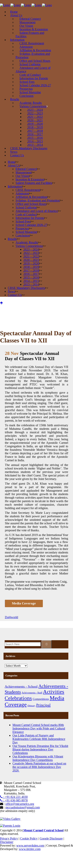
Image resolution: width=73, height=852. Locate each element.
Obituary (31, 706)
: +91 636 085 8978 (15, 800)
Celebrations (18, 698)
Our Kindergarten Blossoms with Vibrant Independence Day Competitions (37, 758)
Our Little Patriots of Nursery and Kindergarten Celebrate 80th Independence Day (38, 739)
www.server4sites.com (30, 845)
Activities (53, 692)
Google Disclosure (51, 838)
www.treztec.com (29, 849)
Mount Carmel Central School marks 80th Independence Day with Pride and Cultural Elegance (38, 728)
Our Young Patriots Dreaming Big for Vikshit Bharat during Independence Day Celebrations (40, 749)
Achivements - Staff (32, 692)
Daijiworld (11, 617)
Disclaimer (6, 842)
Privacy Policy (9, 838)
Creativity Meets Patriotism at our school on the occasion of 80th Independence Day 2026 (39, 767)
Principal (43, 705)
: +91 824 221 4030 (15, 797)
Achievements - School (21, 686)
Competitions (41, 699)
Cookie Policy (29, 838)
